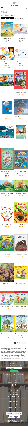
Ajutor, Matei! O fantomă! (21, 116)
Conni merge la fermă (21, 283)
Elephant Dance (7, 254)
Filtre (8, 18)
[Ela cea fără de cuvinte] (7, 132)
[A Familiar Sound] (21, 212)
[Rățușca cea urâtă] (7, 272)
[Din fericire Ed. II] (7, 107)
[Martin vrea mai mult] (21, 186)
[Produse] (2, 8)
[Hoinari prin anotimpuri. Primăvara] (21, 323)
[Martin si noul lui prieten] (7, 186)
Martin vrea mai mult (21, 193)
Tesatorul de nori (7, 38)
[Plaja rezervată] (21, 53)
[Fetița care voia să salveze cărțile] (7, 159)
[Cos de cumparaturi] (22, 8)
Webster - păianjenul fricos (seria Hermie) (21, 91)
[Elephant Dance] (7, 243)
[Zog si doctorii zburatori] (7, 80)
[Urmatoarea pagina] (25, 343)
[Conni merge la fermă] (21, 272)
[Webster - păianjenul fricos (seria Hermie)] (21, 79)
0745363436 (14, 394)
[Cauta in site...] (26, 8)
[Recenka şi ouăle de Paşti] (21, 243)
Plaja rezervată (21, 61)
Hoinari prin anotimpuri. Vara (7, 334)
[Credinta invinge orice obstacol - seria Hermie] (21, 159)
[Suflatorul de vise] (21, 132)
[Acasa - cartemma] (14, 3)
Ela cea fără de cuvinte (7, 140)
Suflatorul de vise (21, 140)
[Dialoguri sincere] (7, 53)
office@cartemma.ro (14, 396)
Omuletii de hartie (7, 224)
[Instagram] (15, 385)
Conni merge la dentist (7, 306)
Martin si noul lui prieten (7, 193)
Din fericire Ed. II (7, 116)
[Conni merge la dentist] (7, 298)
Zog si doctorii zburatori (7, 91)
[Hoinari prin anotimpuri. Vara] (7, 323)
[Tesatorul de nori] (7, 29)
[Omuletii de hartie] (7, 212)
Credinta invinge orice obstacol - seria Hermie (21, 172)
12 (22, 342)
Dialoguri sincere (7, 61)
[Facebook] (12, 385)
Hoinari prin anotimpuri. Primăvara (21, 334)
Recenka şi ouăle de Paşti (21, 254)
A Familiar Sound (21, 224)
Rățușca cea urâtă (7, 283)
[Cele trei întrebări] (21, 29)
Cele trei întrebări (21, 38)
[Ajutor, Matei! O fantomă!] (21, 107)
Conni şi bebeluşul (21, 306)
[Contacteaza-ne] (19, 8)
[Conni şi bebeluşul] (21, 298)
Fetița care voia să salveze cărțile (7, 172)
